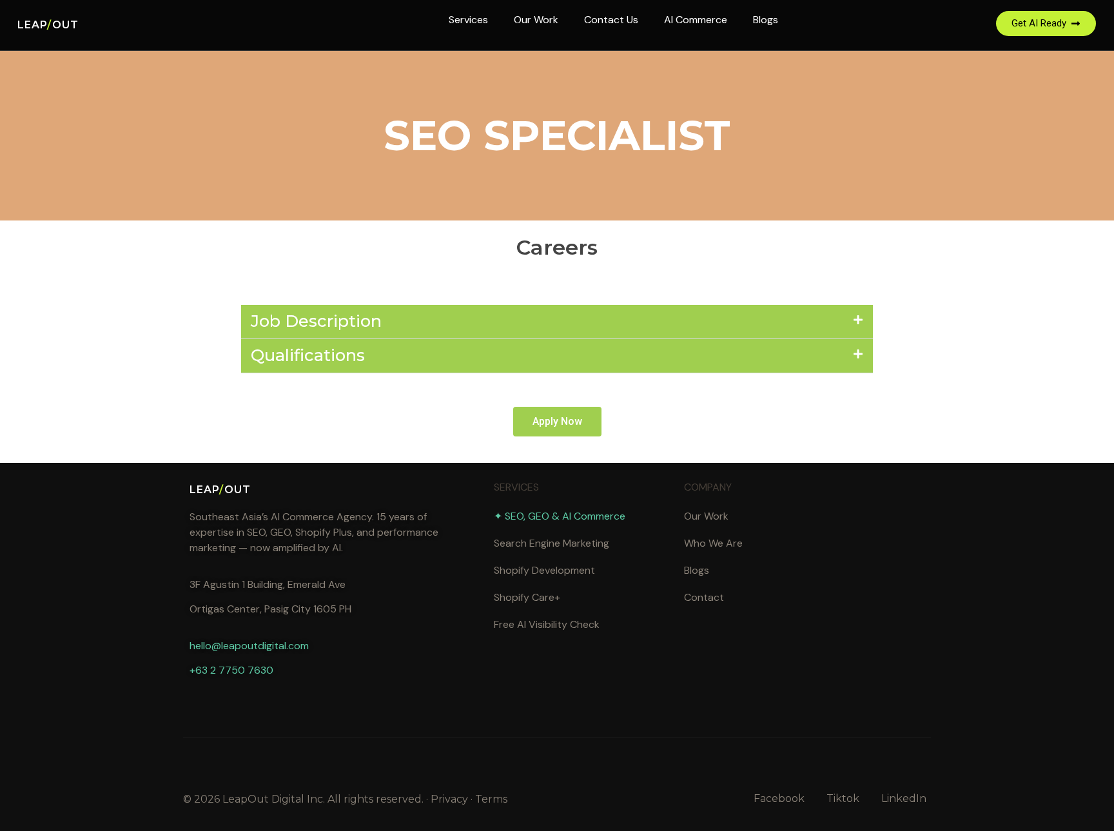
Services (468, 19)
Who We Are (713, 543)
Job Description (316, 321)
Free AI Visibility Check (547, 624)
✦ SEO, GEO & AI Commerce (559, 516)
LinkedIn (903, 798)
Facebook (779, 798)
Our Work (536, 19)
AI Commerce (695, 19)
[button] (557, 322)
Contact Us (611, 19)
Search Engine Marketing (551, 543)
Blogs (765, 19)
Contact (704, 597)
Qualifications (308, 355)
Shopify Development (544, 570)
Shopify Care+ (527, 597)
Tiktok (842, 798)
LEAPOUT (48, 25)
